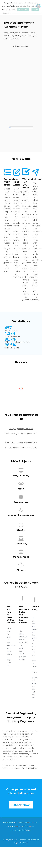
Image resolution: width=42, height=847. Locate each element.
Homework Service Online (20, 830)
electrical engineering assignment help (21, 447)
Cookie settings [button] (23, 9)
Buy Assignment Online (28, 822)
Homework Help (9, 822)
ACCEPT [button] (35, 9)
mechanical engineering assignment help (21, 433)
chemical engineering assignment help (21, 442)
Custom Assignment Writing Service (20, 826)
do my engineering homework (21, 429)
